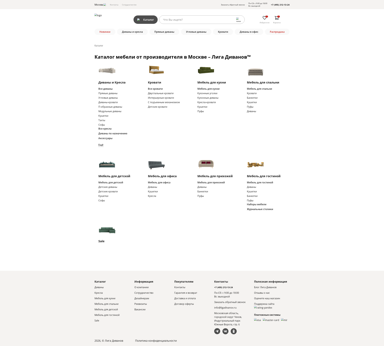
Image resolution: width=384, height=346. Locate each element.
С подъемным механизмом (164, 102)
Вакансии (140, 309)
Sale (101, 241)
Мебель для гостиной (263, 176)
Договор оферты (184, 304)
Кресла (152, 196)
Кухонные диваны (207, 97)
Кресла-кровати (206, 102)
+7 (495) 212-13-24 (280, 4)
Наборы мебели (256, 204)
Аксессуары (105, 138)
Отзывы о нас (262, 292)
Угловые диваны (108, 97)
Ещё (100, 144)
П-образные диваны (110, 106)
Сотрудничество (129, 4)
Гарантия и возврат (185, 292)
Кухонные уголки (207, 93)
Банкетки (252, 97)
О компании (141, 287)
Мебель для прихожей (215, 176)
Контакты (114, 4)
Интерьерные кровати (161, 97)
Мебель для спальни (263, 82)
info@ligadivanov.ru (225, 307)
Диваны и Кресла (112, 82)
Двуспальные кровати (161, 93)
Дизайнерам (141, 298)
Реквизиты (140, 304)
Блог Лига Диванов (265, 287)
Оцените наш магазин (267, 298)
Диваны (251, 111)
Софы (101, 124)
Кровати (154, 82)
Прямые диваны (107, 93)
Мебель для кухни (211, 82)
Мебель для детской (114, 176)
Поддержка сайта (264, 304)
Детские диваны (107, 187)
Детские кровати (157, 106)
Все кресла (104, 128)
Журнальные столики (260, 209)
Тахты (101, 120)
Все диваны (105, 88)
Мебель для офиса (162, 176)
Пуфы (200, 111)
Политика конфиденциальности (156, 340)
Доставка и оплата (185, 298)
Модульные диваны (109, 111)
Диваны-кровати (108, 102)
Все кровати (155, 88)
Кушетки (103, 115)
